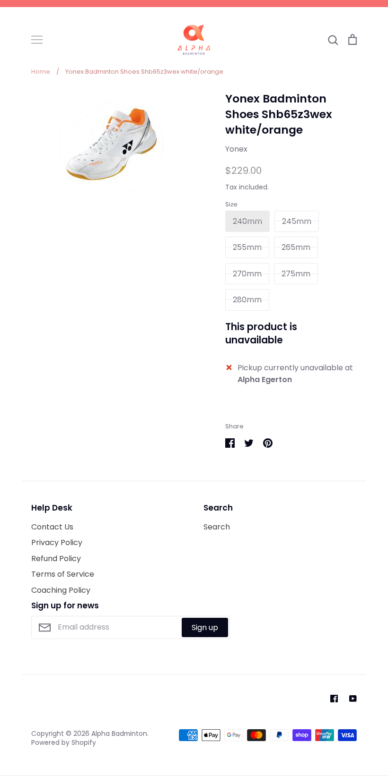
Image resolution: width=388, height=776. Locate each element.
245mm (296, 221)
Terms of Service (62, 574)
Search (216, 526)
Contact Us (52, 526)
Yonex (236, 149)
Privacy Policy (56, 542)
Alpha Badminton (119, 733)
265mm (296, 247)
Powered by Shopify (63, 742)
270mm (247, 273)
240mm (247, 221)
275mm (296, 273)
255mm (247, 247)
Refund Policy (56, 558)
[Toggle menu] (36, 40)
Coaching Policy (60, 590)
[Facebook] (334, 698)
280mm (247, 299)
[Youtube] (353, 698)
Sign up (205, 627)
